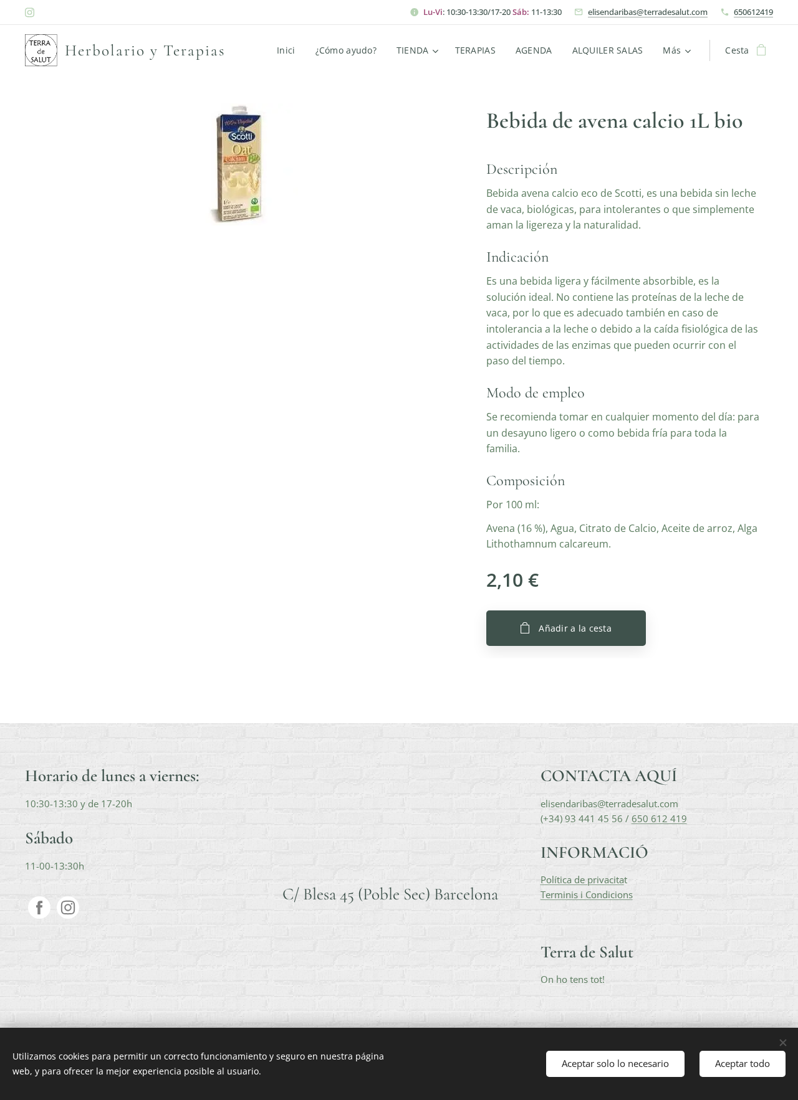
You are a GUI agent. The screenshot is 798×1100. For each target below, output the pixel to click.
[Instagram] (29, 12)
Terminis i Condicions (587, 894)
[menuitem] (289, 50)
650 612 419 (659, 818)
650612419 (753, 11)
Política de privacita (582, 879)
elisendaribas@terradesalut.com (648, 11)
